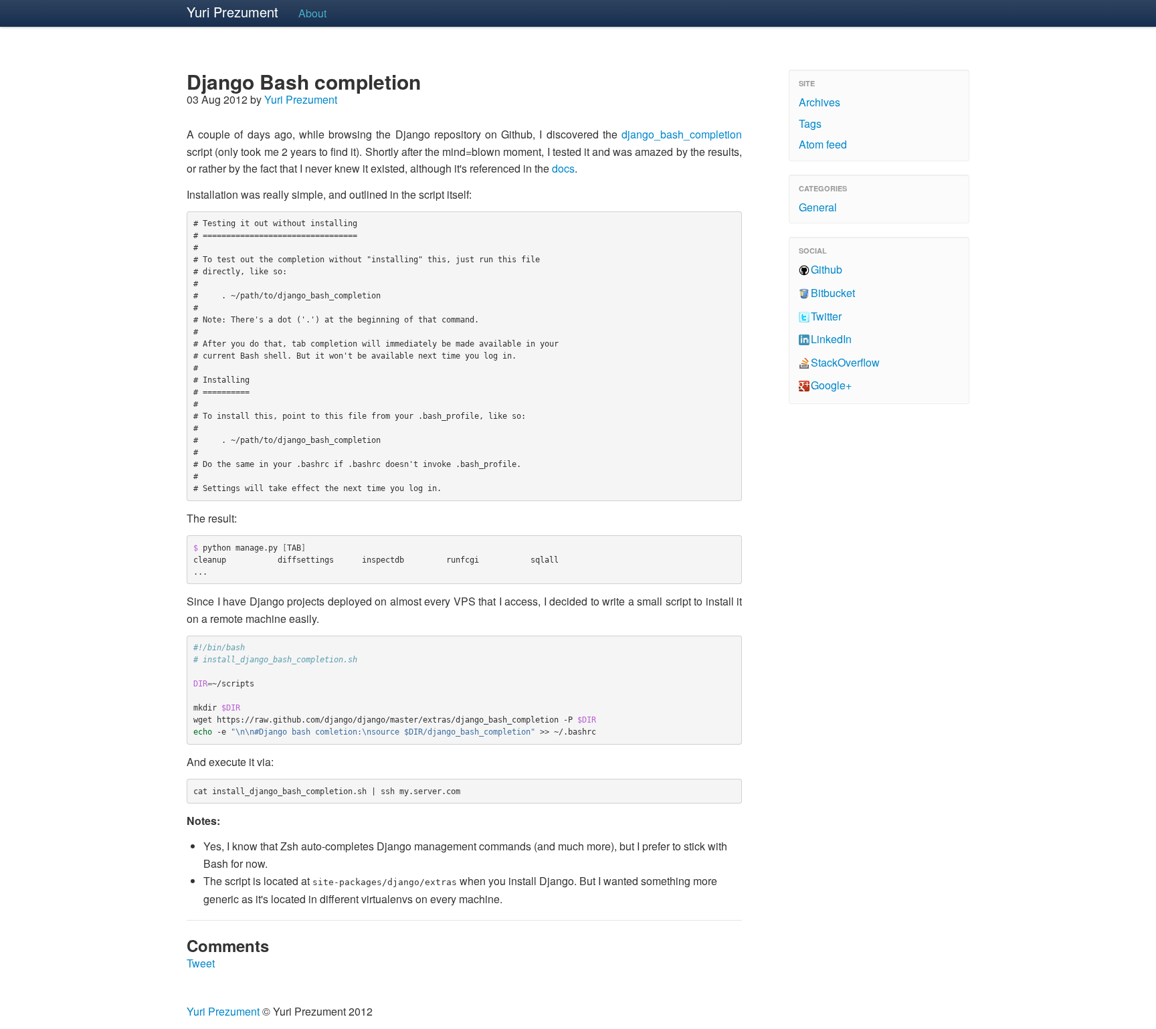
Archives (819, 102)
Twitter (826, 316)
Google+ (831, 385)
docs (563, 168)
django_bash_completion (681, 134)
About (312, 13)
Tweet (201, 963)
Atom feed (823, 144)
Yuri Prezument (232, 11)
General (818, 207)
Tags (810, 123)
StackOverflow (845, 362)
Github (826, 269)
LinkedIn (831, 339)
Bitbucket (833, 292)
